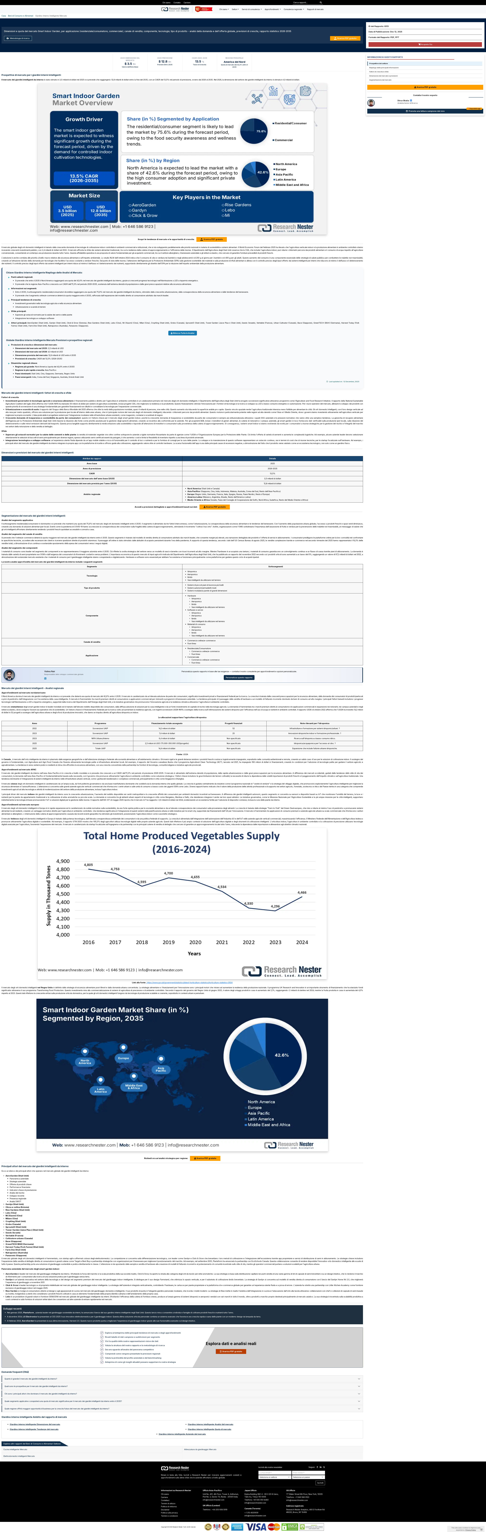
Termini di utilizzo (168, 1503)
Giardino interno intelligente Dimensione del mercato (35, 1424)
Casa (4, 16)
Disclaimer (165, 1510)
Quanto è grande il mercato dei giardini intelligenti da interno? (31, 1379)
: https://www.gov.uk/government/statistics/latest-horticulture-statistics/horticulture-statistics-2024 (189, 982)
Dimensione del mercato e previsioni (383, 76)
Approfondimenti (272, 9)
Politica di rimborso (169, 1506)
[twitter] (324, 1467)
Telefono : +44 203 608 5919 (215, 1509)
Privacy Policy (470, 1530)
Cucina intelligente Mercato (15, 1449)
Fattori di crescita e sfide (379, 72)
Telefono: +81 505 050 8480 (257, 1500)
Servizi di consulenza (251, 9)
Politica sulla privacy (169, 1513)
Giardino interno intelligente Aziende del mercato (182, 1434)
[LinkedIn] (45, 678)
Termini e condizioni (169, 1516)
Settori (234, 9)
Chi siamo (166, 3)
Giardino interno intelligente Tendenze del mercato (34, 1429)
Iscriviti (320, 1483)
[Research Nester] (175, 9)
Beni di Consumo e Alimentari (20, 16)
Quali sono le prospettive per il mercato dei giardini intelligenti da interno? (36, 1386)
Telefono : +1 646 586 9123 (297, 1497)
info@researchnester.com (213, 1500)
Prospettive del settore (378, 63)
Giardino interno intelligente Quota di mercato (209, 1429)
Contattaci (165, 1500)
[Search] (320, 2)
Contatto (177, 3)
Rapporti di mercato (315, 9)
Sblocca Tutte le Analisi (183, 333)
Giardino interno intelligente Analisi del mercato (210, 1424)
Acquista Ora (426, 44)
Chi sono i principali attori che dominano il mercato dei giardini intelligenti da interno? (41, 1394)
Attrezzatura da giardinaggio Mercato (200, 1449)
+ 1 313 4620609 (251, 1512)
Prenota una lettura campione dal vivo (444, 110)
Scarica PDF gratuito (347, 38)
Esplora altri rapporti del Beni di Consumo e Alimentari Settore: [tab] (32, 1444)
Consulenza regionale (293, 9)
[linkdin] (321, 1467)
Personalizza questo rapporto (239, 677)
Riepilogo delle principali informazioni (384, 68)
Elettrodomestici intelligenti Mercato (19, 1456)
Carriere (187, 3)
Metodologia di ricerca (19, 38)
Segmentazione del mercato (380, 80)
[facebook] (317, 1467)
